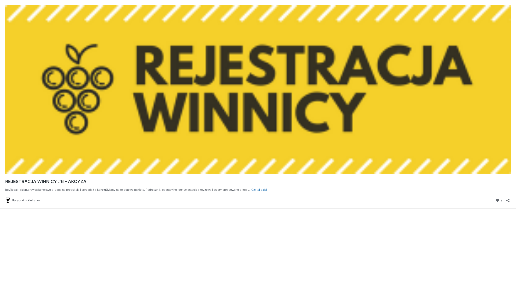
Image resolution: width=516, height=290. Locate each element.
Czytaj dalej (259, 189)
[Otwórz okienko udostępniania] (508, 199)
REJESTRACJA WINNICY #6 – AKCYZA (45, 181)
